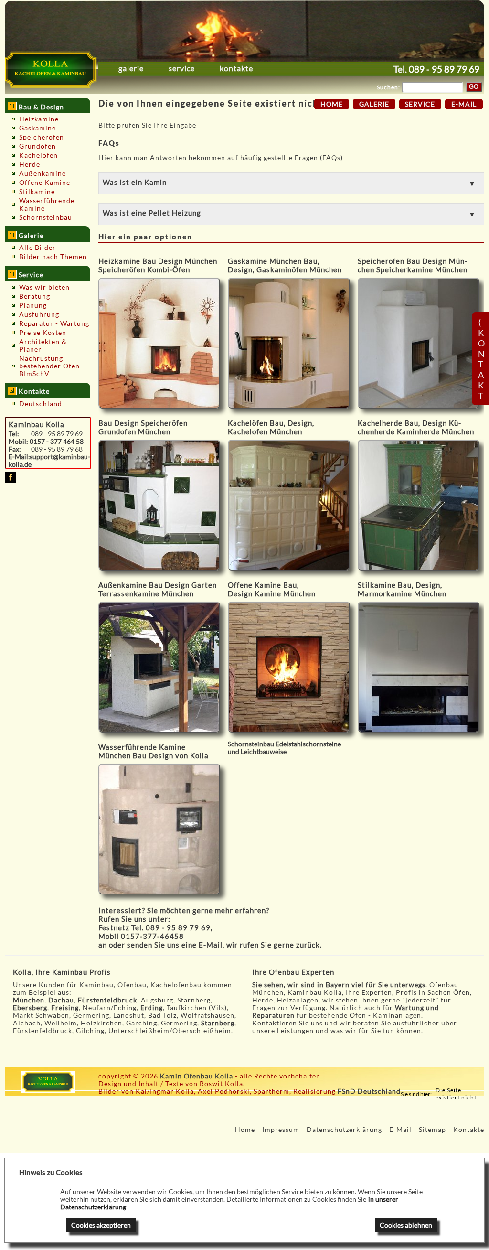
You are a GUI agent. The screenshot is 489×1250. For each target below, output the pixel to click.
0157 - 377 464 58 (57, 441)
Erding (151, 1008)
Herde (29, 164)
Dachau (61, 1000)
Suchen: (388, 87)
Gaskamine (37, 128)
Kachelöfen (38, 155)
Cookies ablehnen (406, 1225)
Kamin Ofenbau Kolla (196, 1076)
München (28, 1000)
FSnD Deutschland (369, 1091)
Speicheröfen (41, 137)
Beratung (34, 296)
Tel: (14, 434)
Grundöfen (37, 146)
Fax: (15, 449)
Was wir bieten (44, 287)
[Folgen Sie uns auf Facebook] (10, 481)
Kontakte (236, 68)
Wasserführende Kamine (46, 204)
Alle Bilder (37, 247)
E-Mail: (19, 457)
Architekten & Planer (43, 345)
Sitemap (432, 1129)
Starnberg (217, 1023)
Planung (33, 305)
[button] (291, 183)
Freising (65, 1008)
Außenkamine (42, 173)
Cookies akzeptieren (101, 1225)
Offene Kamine (44, 182)
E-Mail (211, 944)
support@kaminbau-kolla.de (49, 460)
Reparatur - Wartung (54, 323)
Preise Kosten (42, 332)
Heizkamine (39, 119)
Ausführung (39, 314)
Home (331, 104)
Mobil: (18, 441)
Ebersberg (30, 1008)
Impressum (280, 1129)
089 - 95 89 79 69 (444, 69)
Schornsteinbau (45, 217)
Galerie (131, 68)
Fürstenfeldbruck (107, 1000)
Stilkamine (37, 191)
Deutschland (40, 404)
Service (182, 68)
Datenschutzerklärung (344, 1129)
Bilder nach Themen (53, 256)
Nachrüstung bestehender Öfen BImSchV (49, 366)
